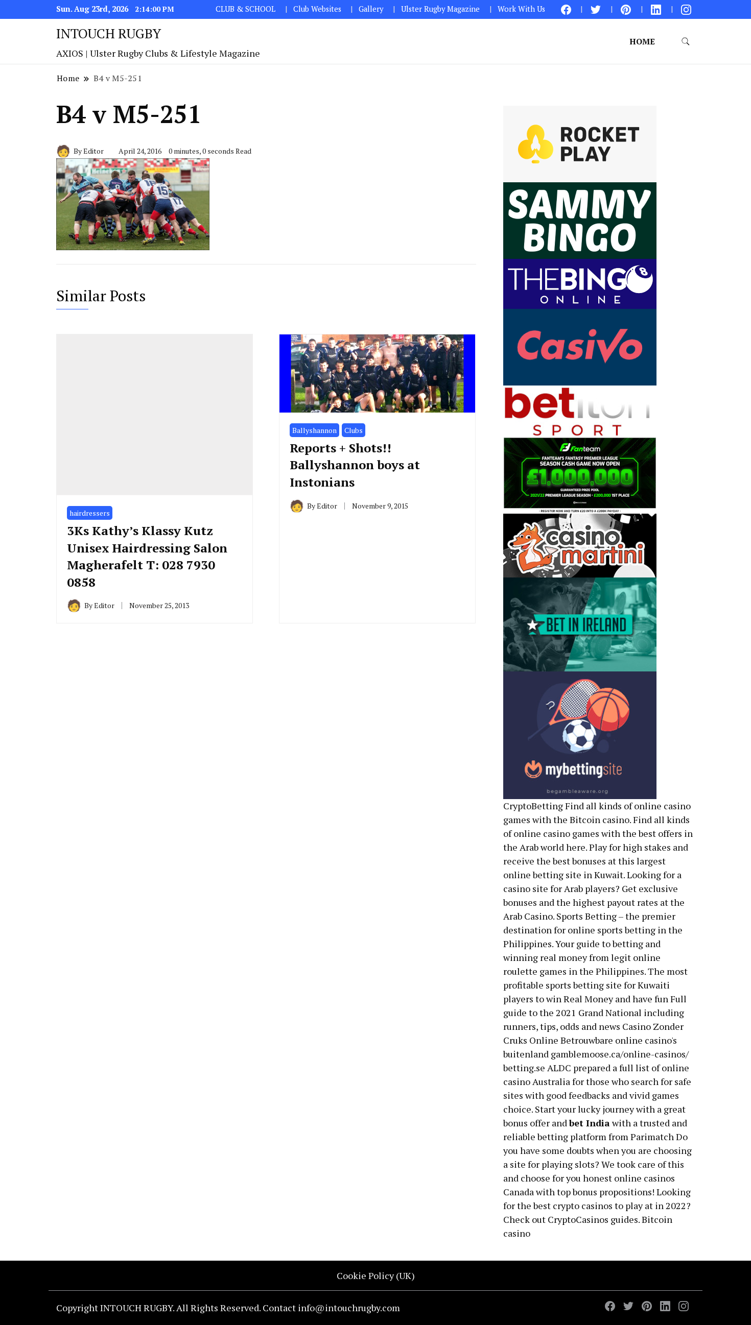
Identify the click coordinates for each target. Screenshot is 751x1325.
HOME (642, 41)
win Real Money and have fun (607, 999)
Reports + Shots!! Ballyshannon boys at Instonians (355, 465)
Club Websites (317, 9)
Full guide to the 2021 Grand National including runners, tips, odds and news (595, 1012)
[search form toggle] (685, 41)
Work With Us (521, 9)
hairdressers (89, 513)
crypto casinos (583, 1205)
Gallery (371, 9)
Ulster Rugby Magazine (440, 9)
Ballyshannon (314, 430)
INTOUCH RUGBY (108, 33)
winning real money (545, 957)
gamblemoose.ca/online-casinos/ (620, 1054)
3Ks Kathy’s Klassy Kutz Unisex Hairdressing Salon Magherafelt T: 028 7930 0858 (147, 556)
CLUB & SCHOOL (245, 9)
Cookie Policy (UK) (376, 1275)
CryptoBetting (533, 806)
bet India (589, 1123)
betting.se (524, 1068)
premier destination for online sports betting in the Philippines (593, 930)
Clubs (353, 430)
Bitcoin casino (599, 819)
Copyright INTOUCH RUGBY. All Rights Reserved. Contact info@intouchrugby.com (228, 1308)
